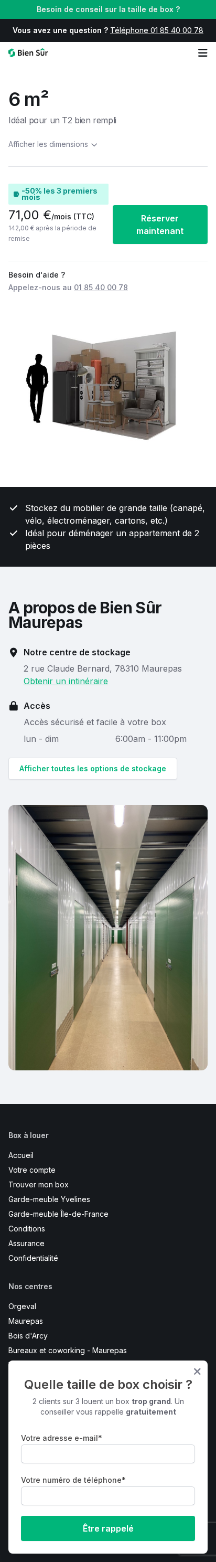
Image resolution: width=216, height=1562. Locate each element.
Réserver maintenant (159, 224)
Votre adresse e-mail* (61, 1437)
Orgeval (22, 1306)
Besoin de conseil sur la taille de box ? (108, 9)
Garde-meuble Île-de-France (58, 1213)
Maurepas (25, 1320)
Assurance (26, 1243)
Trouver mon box (38, 1184)
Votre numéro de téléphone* (73, 1479)
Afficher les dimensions (48, 144)
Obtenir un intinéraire (66, 681)
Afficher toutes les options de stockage (92, 768)
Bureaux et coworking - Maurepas (67, 1350)
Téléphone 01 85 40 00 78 (156, 30)
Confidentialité (33, 1257)
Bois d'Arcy (28, 1335)
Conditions (26, 1228)
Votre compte (32, 1169)
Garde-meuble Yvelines (49, 1199)
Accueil (21, 1155)
